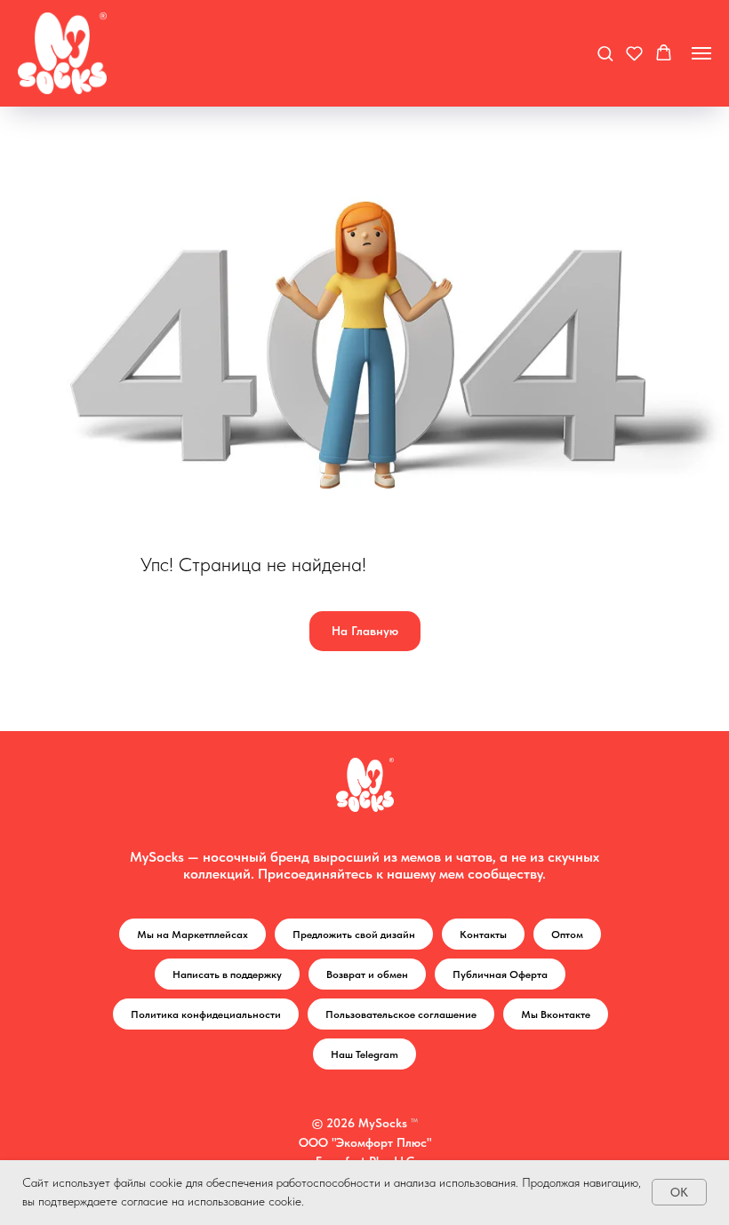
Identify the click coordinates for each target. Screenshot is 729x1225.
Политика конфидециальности (206, 1014)
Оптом (567, 934)
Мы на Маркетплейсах (192, 934)
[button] (605, 52)
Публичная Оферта (500, 974)
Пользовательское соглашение (401, 1014)
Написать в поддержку (227, 974)
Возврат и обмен (367, 974)
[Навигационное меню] (701, 53)
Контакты (483, 934)
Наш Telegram (364, 1054)
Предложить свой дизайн (353, 934)
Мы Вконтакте (555, 1014)
